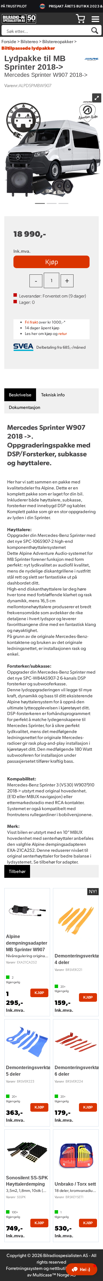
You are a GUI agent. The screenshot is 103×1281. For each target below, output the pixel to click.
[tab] (20, 394)
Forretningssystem (24, 1268)
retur (62, 333)
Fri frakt (31, 322)
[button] (81, 1269)
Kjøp (51, 261)
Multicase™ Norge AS (54, 1275)
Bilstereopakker (57, 41)
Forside (8, 41)
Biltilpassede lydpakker (28, 48)
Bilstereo (29, 41)
